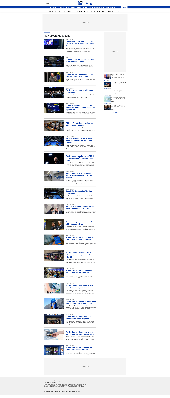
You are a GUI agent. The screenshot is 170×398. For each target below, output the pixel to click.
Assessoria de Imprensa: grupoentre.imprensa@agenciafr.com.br (67, 391)
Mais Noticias (115, 112)
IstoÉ (50, 7)
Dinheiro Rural (62, 7)
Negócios (89, 11)
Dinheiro (55, 7)
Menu (90, 7)
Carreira (69, 11)
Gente (73, 7)
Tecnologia (100, 11)
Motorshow (96, 7)
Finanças (110, 11)
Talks (119, 11)
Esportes (85, 7)
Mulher (102, 7)
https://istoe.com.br (48, 389)
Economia (79, 11)
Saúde (68, 7)
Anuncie (124, 7)
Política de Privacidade (48, 391)
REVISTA (60, 11)
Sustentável (109, 7)
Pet (114, 7)
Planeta (79, 7)
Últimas (51, 11)
